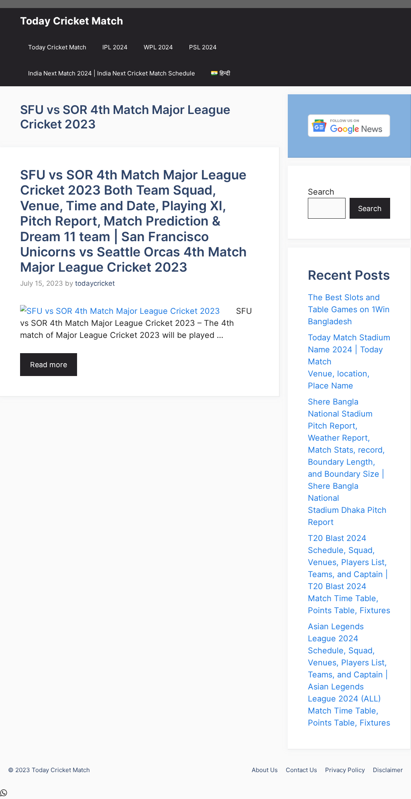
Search (321, 192)
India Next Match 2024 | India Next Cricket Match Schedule (111, 73)
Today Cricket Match (71, 21)
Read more (48, 364)
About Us (265, 770)
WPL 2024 (158, 47)
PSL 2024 (203, 47)
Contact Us (301, 770)
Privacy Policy (345, 770)
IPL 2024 (115, 47)
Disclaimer (388, 770)
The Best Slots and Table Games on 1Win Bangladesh (349, 309)
